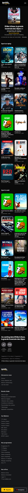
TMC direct (4, 434)
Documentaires (8, 34)
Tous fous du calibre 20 (7, 211)
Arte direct (4, 430)
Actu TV (3, 463)
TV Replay (4, 448)
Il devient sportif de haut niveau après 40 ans (20, 235)
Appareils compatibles (7, 409)
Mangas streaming (6, 460)
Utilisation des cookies (7, 401)
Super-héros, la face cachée (7, 305)
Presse (3, 378)
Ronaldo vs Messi (20, 88)
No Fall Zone (4, 257)
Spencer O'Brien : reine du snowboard (20, 328)
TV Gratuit (4, 450)
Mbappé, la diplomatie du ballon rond (21, 158)
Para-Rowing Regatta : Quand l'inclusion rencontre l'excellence (7, 134)
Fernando (4, 278)
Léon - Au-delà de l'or (6, 65)
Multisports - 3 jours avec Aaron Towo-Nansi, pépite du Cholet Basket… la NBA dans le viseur (21, 281)
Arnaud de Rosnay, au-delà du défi (20, 305)
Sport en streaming (18, 34)
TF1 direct (4, 419)
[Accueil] (6, 3)
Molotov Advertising (6, 382)
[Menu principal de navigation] (25, 3)
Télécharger (4, 407)
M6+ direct (4, 427)
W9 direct (3, 432)
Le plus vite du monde (5, 89)
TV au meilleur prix (6, 479)
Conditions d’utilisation (7, 403)
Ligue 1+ (3, 477)
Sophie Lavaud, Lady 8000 (7, 328)
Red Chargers (5, 181)
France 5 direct (5, 425)
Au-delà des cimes (20, 211)
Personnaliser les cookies (8, 405)
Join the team (5, 384)
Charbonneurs (19, 110)
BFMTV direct (5, 436)
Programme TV (5, 446)
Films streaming (5, 452)
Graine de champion (7, 110)
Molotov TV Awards (6, 458)
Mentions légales (5, 399)
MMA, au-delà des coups (20, 181)
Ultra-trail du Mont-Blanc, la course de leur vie (20, 66)
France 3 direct (5, 423)
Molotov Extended (6, 475)
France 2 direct (5, 421)
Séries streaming (5, 454)
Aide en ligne (4, 394)
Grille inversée (5, 157)
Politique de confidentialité (8, 396)
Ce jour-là (17, 132)
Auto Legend (5, 233)
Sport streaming (5, 456)
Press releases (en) (6, 380)
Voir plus (24, 37)
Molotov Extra (5, 472)
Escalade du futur (20, 257)
